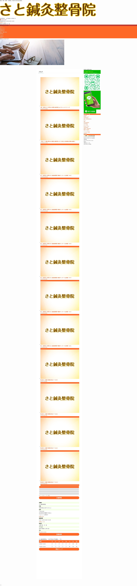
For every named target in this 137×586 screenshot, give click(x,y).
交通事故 (85, 115)
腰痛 (84, 121)
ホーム (1, 26)
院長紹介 (2, 33)
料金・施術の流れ (3, 32)
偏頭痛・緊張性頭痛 (87, 128)
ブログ (1, 37)
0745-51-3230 (43, 532)
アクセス (2, 34)
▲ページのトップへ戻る (44, 495)
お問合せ (2, 36)
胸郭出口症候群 (86, 129)
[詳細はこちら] (3, 22)
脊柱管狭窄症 (86, 117)
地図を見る (41, 516)
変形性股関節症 (86, 122)
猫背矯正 (85, 133)
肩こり (85, 120)
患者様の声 (2, 30)
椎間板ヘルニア (86, 116)
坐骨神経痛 (86, 123)
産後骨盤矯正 (86, 127)
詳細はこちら (42, 521)
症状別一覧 (2, 29)
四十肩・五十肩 (86, 126)
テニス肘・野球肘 (87, 132)
